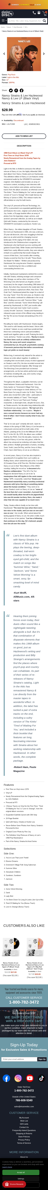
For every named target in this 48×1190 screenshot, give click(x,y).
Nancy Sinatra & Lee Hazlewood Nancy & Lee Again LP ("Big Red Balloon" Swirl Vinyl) (35, 966)
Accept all (21, 1172)
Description (24, 146)
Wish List (24, 1121)
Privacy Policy (24, 1140)
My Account (24, 1118)
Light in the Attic (13, 77)
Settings (21, 1179)
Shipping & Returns (24, 1134)
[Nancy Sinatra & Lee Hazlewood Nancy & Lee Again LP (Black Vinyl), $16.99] (10, 946)
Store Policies (24, 1137)
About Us (24, 1157)
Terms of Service (24, 1143)
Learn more (7, 1167)
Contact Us (24, 1127)
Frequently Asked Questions (24, 1130)
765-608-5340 (24, 1100)
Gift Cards (24, 1124)
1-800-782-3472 (24, 1002)
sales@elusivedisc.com (24, 1107)
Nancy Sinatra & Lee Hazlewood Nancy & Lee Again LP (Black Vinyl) (11, 965)
